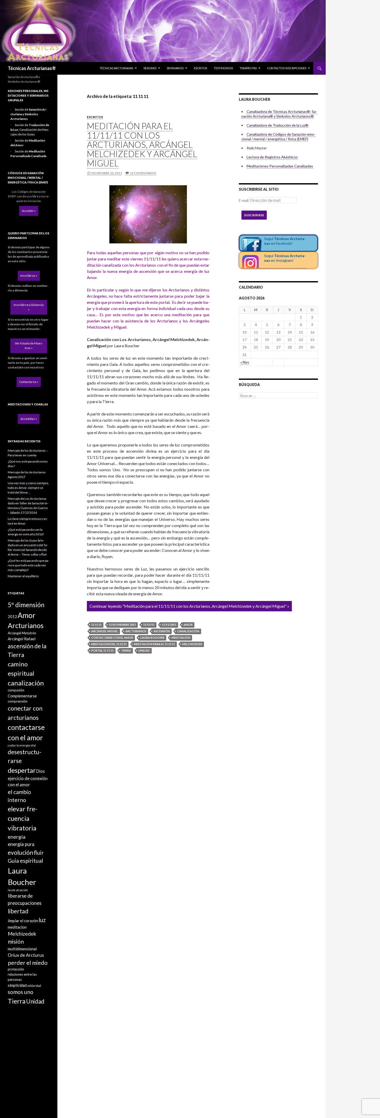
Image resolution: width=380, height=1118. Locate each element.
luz (42, 919)
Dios (40, 771)
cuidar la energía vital (22, 745)
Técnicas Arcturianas (116, 68)
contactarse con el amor (112, 637)
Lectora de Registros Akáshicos (272, 157)
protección (16, 969)
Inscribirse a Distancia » (29, 307)
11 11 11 (96, 624)
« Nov (244, 362)
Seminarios (175, 68)
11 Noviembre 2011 (122, 624)
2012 (12, 616)
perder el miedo (28, 962)
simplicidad (17, 985)
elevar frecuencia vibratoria (22, 818)
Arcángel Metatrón (22, 633)
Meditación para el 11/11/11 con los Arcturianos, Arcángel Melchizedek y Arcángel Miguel (142, 144)
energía (16, 837)
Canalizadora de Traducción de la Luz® (277, 125)
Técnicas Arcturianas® (32, 68)
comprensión (17, 701)
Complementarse (22, 695)
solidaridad (34, 985)
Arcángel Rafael (21, 638)
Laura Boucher (152, 637)
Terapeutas (248, 68)
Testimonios (223, 68)
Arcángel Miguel (104, 631)
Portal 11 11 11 (102, 650)
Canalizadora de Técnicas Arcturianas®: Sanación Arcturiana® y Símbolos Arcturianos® (279, 113)
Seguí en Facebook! (285, 240)
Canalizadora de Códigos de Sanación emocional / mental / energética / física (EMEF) (278, 136)
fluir (39, 852)
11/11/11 (149, 624)
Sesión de (28, 114)
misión (16, 941)
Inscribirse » (28, 275)
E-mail (243, 200)
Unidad (144, 650)
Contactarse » (28, 382)
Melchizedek (192, 644)
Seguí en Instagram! (285, 258)
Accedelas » (28, 419)
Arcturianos (135, 631)
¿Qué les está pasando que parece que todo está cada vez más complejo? (28, 565)
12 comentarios (143, 173)
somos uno (20, 992)
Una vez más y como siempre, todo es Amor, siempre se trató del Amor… (28, 487)
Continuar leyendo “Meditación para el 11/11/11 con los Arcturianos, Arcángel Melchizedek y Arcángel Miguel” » (189, 606)
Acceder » (29, 211)
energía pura (21, 844)
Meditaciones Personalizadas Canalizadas (280, 166)
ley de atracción (18, 890)
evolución (20, 852)
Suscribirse (254, 215)
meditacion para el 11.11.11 (154, 644)
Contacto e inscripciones (286, 68)
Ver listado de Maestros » (29, 345)
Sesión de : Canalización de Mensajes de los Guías (29, 129)
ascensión (162, 631)
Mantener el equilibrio (23, 576)
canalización (188, 631)
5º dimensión (26, 604)
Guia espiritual (25, 860)
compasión (16, 690)
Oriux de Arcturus (26, 955)
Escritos (200, 68)
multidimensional (22, 948)
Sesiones (149, 68)
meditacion (181, 637)
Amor (188, 624)
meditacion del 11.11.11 (109, 644)
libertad (18, 911)
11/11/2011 (169, 624)
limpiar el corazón (23, 920)
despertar (22, 770)
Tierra (126, 650)
